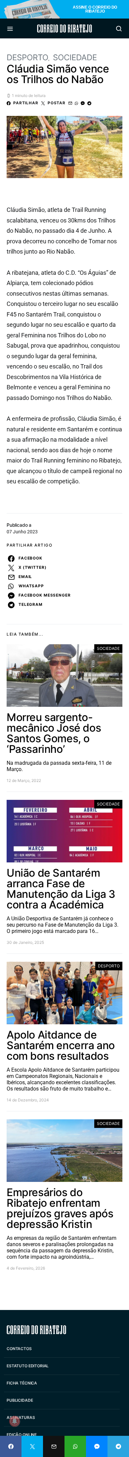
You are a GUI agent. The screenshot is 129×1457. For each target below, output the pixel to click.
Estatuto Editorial (28, 1365)
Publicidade (20, 1400)
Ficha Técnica (22, 1383)
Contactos (19, 1348)
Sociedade (75, 57)
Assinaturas (21, 1417)
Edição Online (22, 1434)
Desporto (27, 57)
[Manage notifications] (14, 1421)
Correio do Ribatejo (64, 28)
